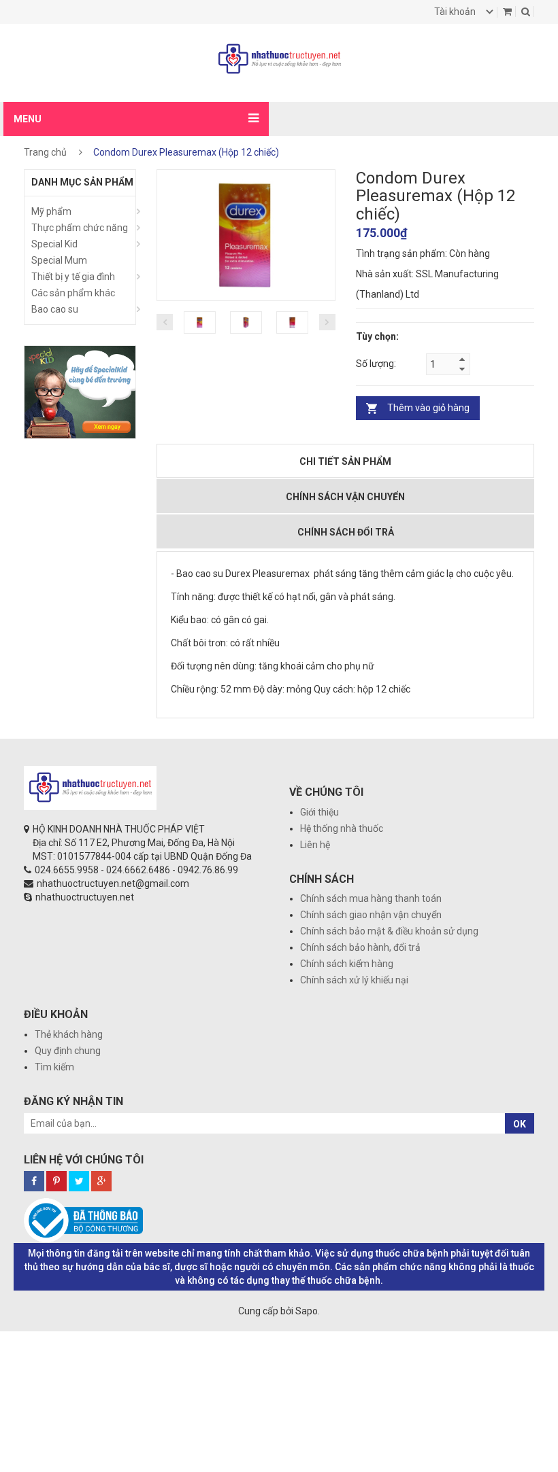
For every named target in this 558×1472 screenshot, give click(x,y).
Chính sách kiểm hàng (346, 963)
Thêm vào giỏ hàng (428, 407)
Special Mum (59, 260)
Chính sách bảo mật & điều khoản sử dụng (389, 931)
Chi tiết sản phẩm (345, 461)
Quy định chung (68, 1050)
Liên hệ (315, 844)
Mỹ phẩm (51, 211)
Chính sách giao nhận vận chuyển (371, 914)
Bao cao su (54, 309)
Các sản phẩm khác (73, 292)
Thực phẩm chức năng (79, 227)
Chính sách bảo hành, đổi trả (360, 947)
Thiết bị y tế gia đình (73, 276)
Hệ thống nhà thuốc (341, 828)
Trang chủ (45, 152)
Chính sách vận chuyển (345, 496)
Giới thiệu (319, 812)
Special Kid (54, 244)
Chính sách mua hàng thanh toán (371, 898)
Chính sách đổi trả (345, 532)
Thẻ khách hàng (69, 1034)
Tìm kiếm (54, 1067)
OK (519, 1124)
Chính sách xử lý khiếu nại (354, 980)
